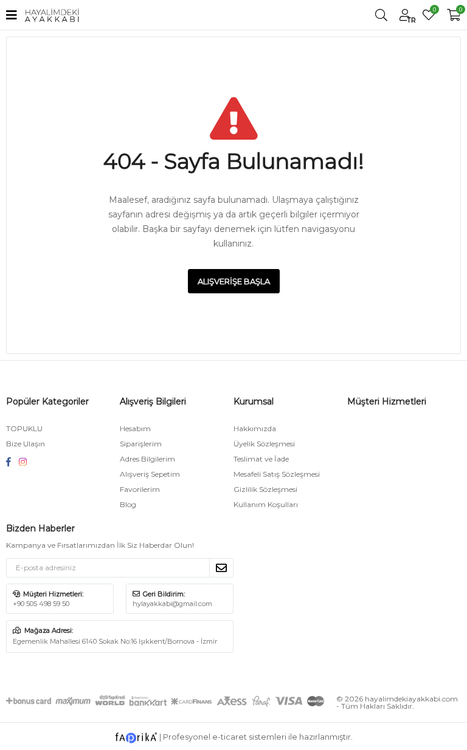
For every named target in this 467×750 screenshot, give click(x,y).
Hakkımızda (255, 428)
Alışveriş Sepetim (150, 474)
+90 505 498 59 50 (41, 603)
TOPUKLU (24, 428)
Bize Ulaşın (25, 443)
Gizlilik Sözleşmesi (265, 489)
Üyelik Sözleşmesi (264, 443)
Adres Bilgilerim (147, 458)
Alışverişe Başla (234, 281)
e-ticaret (229, 736)
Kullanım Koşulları (266, 504)
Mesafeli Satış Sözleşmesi (277, 474)
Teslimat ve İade (261, 458)
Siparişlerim (141, 443)
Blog (128, 504)
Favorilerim (434, 11)
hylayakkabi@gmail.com (172, 603)
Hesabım (135, 428)
